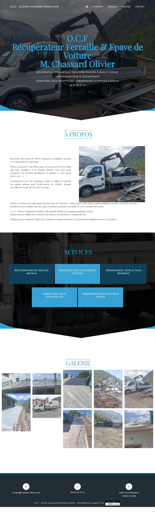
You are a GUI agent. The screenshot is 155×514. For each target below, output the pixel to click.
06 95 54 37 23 (77, 85)
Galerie (126, 6)
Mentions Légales (90, 503)
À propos (98, 6)
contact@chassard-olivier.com (26, 492)
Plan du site (79, 512)
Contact (140, 6)
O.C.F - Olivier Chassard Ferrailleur (34, 6)
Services (112, 6)
